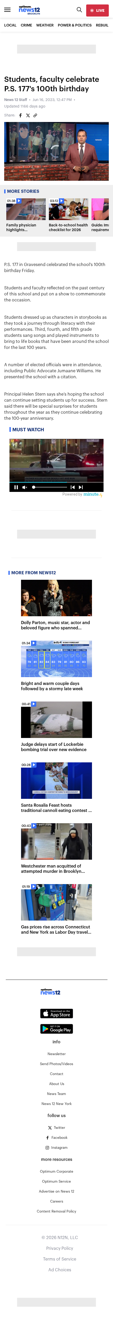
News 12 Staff (15, 100)
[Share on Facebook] (20, 115)
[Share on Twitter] (28, 115)
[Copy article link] (35, 115)
